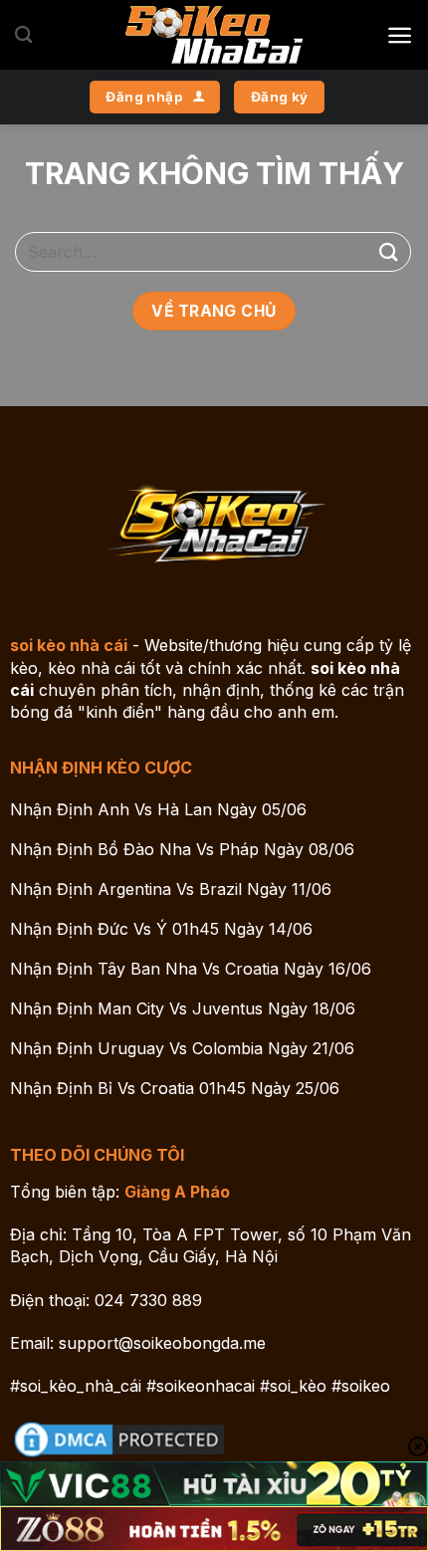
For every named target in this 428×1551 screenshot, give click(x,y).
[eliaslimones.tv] (214, 35)
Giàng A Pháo (177, 1192)
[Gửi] (389, 251)
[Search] (23, 35)
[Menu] (399, 35)
